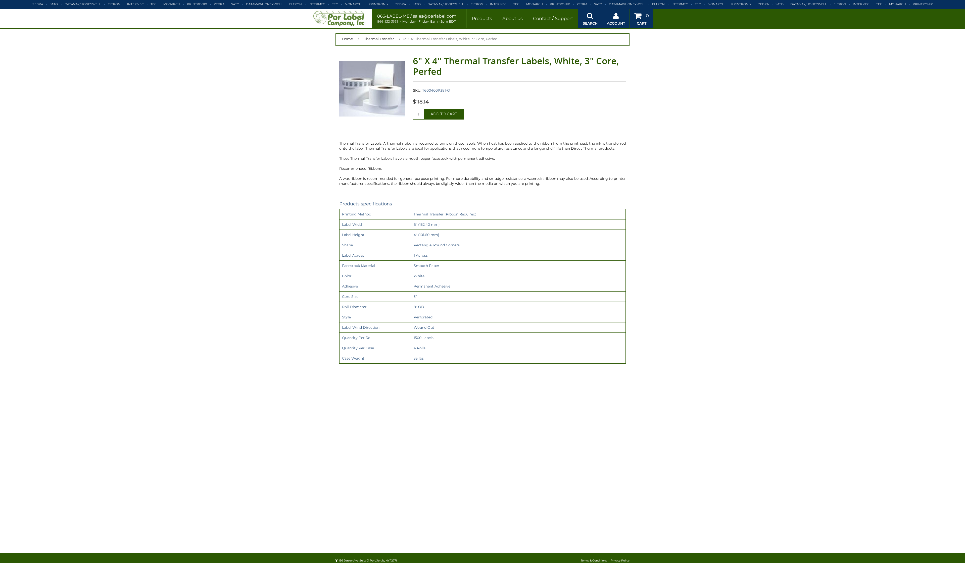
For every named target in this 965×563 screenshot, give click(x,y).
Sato (54, 4)
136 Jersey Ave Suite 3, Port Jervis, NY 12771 (368, 560)
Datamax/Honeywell (83, 4)
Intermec (135, 4)
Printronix (197, 4)
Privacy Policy (620, 560)
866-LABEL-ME (393, 16)
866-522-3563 (387, 21)
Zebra (37, 4)
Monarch (171, 4)
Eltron (114, 4)
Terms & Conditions (594, 560)
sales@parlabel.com (434, 16)
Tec (154, 4)
